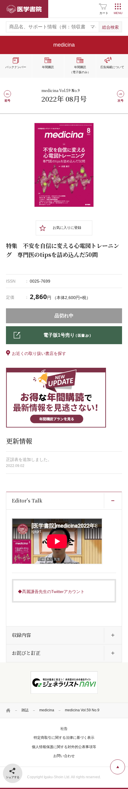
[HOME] (8, 710)
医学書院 (24, 9)
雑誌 (25, 710)
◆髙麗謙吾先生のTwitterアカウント (51, 591)
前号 (7, 100)
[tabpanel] (64, 165)
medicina (46, 710)
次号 (121, 100)
